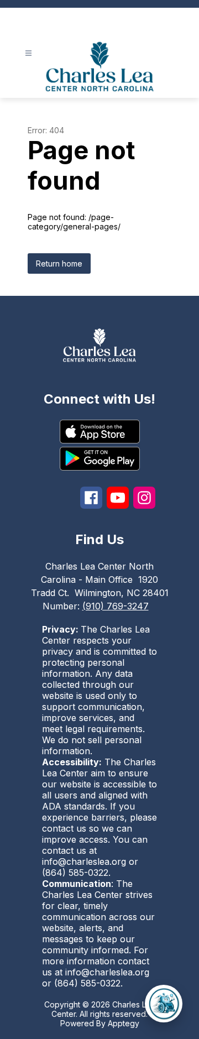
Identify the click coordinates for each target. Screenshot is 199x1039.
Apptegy (123, 1023)
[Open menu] (28, 53)
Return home (59, 263)
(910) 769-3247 (115, 606)
